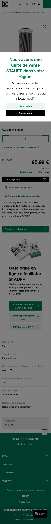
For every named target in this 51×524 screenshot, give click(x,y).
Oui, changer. (25, 113)
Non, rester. (25, 105)
